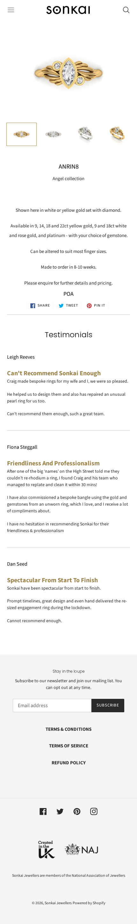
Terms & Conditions (68, 729)
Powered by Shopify (89, 903)
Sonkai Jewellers (58, 903)
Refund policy (69, 763)
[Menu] (11, 10)
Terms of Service (68, 746)
